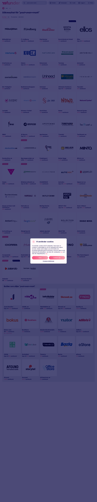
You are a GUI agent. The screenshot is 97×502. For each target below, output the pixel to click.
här (61, 252)
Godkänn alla (57, 257)
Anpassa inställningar (48, 261)
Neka (40, 257)
